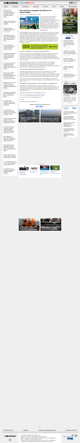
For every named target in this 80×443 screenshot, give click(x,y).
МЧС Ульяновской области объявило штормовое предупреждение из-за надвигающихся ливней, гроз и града (9, 66)
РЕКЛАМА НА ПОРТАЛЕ (71, 430)
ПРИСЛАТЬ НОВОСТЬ (8, 430)
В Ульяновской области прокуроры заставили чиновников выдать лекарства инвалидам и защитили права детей (8, 129)
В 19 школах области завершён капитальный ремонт (68, 135)
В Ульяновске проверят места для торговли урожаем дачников (69, 113)
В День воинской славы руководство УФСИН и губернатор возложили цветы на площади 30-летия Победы (9, 147)
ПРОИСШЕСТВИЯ (73, 6)
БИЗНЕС (62, 6)
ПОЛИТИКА (15, 6)
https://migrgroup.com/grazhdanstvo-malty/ (34, 95)
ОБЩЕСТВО (36, 6)
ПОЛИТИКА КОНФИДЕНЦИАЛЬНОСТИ (47, 430)
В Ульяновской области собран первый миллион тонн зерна (69, 130)
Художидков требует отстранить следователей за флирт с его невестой (69, 60)
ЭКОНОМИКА (25, 6)
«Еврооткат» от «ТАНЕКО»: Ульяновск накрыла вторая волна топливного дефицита (69, 52)
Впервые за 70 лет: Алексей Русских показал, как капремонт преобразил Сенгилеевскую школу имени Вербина (10, 85)
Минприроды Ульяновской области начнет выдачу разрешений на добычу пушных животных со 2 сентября (9, 56)
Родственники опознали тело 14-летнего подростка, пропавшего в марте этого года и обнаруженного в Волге (9, 38)
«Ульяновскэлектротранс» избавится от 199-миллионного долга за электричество (69, 124)
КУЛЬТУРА (45, 6)
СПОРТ (54, 6)
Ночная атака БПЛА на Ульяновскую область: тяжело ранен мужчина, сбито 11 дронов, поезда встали (68, 43)
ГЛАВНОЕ (5, 6)
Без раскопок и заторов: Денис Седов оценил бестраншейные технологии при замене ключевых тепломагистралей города (9, 75)
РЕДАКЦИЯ (25, 430)
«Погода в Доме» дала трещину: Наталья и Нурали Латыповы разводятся (69, 75)
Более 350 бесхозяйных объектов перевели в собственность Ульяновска (69, 118)
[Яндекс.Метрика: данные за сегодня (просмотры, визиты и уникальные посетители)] (67, 436)
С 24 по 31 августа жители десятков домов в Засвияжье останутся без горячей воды (9, 156)
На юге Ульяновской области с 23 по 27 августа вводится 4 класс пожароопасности (9, 163)
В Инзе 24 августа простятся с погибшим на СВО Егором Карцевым (10, 22)
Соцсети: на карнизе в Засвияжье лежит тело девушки (68, 68)
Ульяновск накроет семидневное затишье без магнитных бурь (9, 29)
